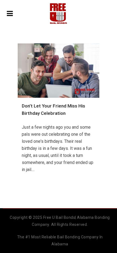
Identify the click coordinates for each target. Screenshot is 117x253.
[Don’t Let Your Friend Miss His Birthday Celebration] (58, 70)
